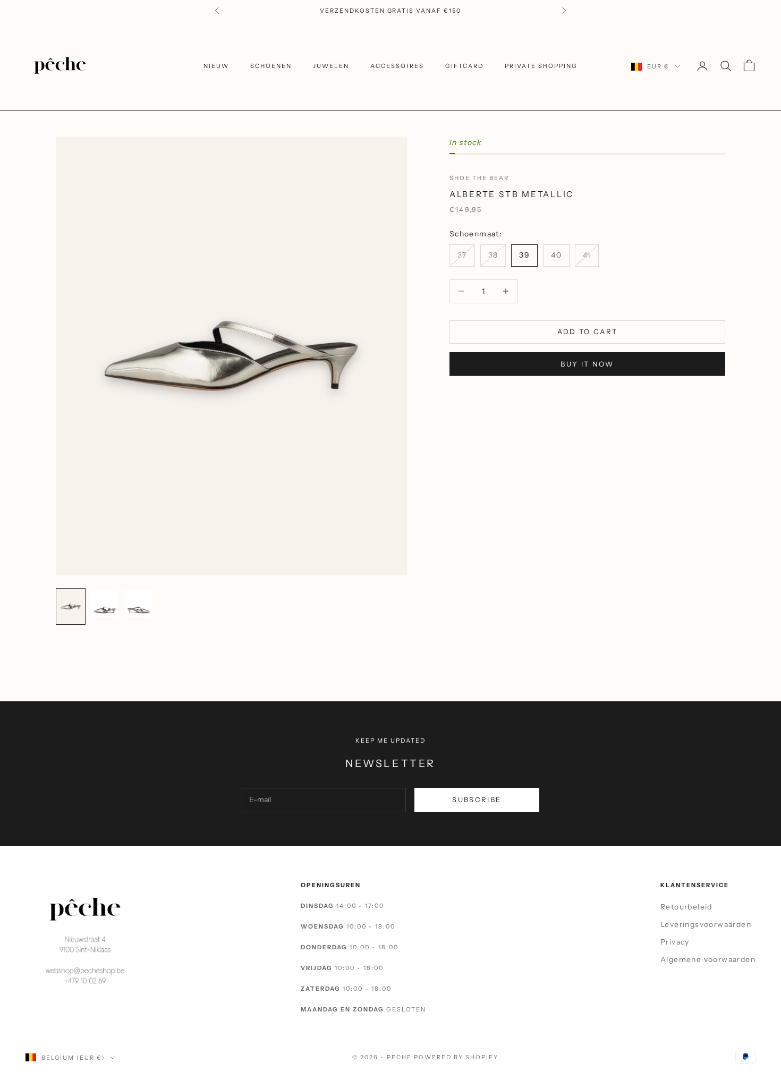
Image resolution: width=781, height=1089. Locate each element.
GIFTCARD (464, 66)
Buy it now (587, 363)
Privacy (675, 942)
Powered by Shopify (456, 1057)
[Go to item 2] (105, 603)
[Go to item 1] (71, 606)
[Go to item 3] (139, 603)
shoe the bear (479, 177)
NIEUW (216, 66)
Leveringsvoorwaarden (705, 924)
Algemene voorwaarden (707, 959)
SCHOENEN (271, 66)
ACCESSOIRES (396, 66)
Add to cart (587, 331)
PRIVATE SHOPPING (541, 66)
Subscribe (476, 799)
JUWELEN (331, 66)
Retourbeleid (686, 907)
